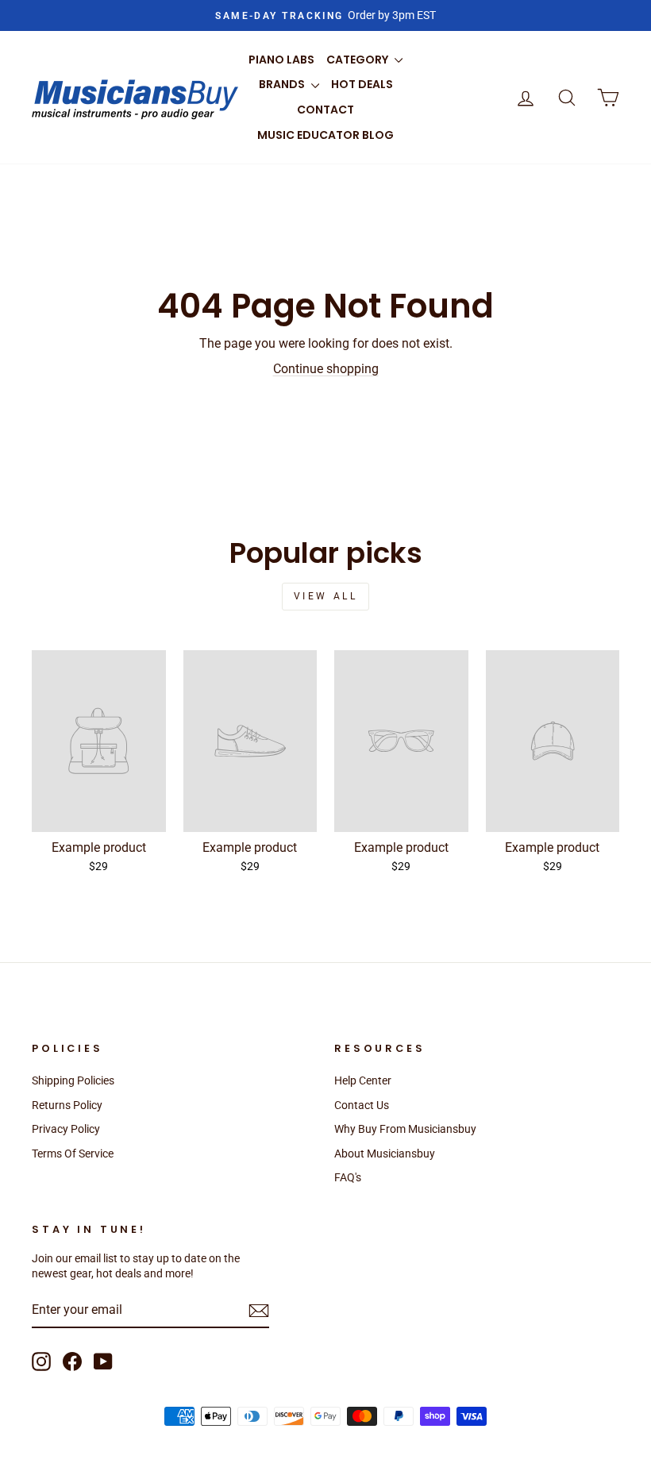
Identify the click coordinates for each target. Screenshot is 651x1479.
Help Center (362, 1080)
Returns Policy (67, 1105)
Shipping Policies (73, 1080)
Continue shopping (326, 368)
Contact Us (361, 1105)
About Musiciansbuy (384, 1153)
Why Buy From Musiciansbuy (405, 1129)
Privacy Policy (66, 1129)
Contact (325, 109)
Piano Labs (281, 59)
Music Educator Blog (325, 135)
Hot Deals (362, 84)
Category (358, 59)
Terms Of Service (73, 1153)
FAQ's (347, 1177)
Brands (283, 84)
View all (326, 596)
